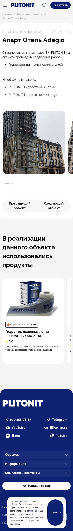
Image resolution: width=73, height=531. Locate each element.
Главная (7, 14)
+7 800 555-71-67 (18, 420)
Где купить (61, 5)
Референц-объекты (29, 14)
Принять (55, 512)
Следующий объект (54, 206)
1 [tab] (7, 184)
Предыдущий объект (20, 206)
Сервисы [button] (12, 454)
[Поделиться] (69, 32)
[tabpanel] (34, 142)
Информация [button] (15, 464)
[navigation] (5, 5)
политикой (32, 510)
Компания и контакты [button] (22, 473)
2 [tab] (11, 184)
